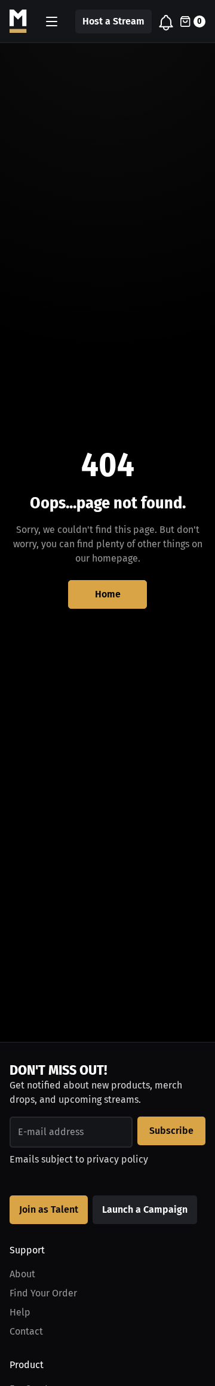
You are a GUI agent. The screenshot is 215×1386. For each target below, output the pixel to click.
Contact (26, 1331)
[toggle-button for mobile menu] (51, 21)
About (22, 1274)
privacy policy (117, 1159)
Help (20, 1312)
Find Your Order (43, 1293)
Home (108, 594)
